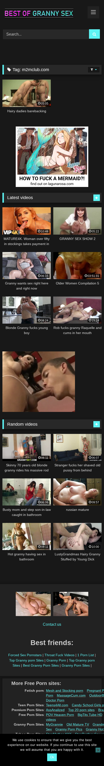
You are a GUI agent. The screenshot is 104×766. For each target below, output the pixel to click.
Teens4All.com (57, 705)
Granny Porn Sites (76, 665)
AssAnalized (55, 710)
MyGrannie (54, 724)
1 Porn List (85, 655)
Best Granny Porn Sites (41, 665)
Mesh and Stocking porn (64, 690)
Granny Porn (56, 660)
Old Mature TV (78, 724)
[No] (98, 750)
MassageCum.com (71, 695)
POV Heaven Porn (60, 715)
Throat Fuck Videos (59, 655)
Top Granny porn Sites (26, 660)
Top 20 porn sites (81, 710)
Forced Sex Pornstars (25, 655)
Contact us (52, 624)
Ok (52, 757)
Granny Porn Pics (68, 729)
